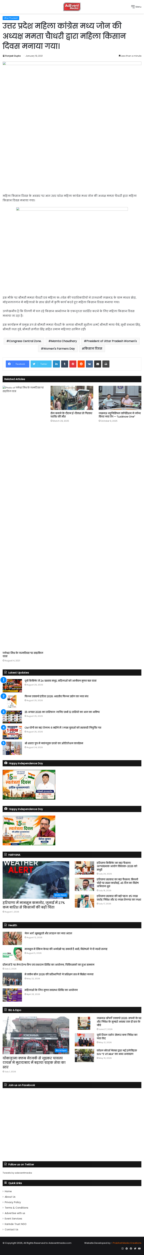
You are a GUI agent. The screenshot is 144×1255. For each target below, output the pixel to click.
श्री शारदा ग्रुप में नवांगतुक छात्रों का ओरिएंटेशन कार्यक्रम (54, 743)
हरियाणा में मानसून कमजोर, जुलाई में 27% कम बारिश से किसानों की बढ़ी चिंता (34, 904)
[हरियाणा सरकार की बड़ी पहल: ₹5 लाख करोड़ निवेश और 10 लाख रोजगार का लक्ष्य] (84, 901)
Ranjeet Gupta (13, 55)
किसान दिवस (93, 349)
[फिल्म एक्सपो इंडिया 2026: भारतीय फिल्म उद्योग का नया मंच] (12, 701)
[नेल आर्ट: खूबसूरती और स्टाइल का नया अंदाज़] (12, 938)
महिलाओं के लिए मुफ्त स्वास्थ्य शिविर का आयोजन (51, 990)
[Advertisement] (72, 163)
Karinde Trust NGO (16, 1224)
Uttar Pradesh (11, 18)
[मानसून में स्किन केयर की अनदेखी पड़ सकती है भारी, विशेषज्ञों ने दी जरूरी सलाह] (12, 954)
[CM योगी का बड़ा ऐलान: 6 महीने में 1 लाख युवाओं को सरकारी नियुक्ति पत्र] (12, 732)
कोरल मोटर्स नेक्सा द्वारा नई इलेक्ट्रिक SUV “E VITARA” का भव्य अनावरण (117, 1052)
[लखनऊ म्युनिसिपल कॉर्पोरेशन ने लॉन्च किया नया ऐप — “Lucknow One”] (120, 398)
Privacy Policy (13, 1202)
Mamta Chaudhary (64, 341)
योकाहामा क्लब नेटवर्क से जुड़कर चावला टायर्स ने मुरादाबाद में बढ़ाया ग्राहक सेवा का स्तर (34, 1062)
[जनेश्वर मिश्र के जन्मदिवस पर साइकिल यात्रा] (24, 518)
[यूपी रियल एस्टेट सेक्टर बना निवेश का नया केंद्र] (84, 1039)
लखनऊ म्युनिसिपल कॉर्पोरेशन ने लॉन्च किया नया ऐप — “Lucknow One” (120, 414)
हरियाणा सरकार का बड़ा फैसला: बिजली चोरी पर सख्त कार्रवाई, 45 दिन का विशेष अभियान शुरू (118, 883)
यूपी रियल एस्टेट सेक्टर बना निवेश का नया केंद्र (117, 1036)
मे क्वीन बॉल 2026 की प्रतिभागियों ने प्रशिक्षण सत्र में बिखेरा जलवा (59, 974)
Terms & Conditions (16, 1207)
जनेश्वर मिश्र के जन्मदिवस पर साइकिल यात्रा (23, 654)
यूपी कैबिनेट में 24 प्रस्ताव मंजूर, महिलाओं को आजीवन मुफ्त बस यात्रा (60, 680)
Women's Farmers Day (59, 349)
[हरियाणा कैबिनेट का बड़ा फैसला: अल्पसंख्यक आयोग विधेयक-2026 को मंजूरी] (84, 867)
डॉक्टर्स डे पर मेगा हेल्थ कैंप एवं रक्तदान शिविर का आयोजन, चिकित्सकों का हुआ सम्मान (48, 964)
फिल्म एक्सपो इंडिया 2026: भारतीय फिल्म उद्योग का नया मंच (56, 696)
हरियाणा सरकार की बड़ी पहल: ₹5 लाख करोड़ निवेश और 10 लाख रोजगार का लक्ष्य (119, 897)
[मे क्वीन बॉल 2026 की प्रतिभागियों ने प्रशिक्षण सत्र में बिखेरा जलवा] (12, 979)
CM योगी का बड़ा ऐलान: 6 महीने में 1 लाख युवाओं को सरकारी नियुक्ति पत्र (63, 727)
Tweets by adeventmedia (17, 1172)
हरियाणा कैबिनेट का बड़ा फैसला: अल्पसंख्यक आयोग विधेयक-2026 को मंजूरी (117, 866)
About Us (10, 1197)
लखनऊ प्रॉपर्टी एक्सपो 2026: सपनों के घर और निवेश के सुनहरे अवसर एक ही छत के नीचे (119, 1021)
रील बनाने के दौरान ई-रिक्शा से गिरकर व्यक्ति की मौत (71, 414)
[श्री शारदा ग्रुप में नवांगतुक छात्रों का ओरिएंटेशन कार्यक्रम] (12, 748)
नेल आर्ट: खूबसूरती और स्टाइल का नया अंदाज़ (48, 933)
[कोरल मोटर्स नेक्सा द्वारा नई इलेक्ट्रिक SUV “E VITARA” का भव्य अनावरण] (84, 1055)
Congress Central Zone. (25, 341)
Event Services (13, 1218)
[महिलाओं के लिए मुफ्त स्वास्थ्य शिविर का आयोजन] (12, 995)
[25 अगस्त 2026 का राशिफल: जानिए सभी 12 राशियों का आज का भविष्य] (12, 717)
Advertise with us (15, 1213)
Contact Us (11, 1229)
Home (8, 1191)
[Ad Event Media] (72, 6)
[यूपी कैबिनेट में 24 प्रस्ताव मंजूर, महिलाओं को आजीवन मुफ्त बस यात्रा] (12, 685)
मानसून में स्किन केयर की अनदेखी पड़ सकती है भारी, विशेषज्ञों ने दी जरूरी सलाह (66, 949)
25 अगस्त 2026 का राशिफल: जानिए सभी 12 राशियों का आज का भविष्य (62, 712)
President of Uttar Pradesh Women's (111, 341)
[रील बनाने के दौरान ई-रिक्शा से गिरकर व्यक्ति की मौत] (72, 398)
